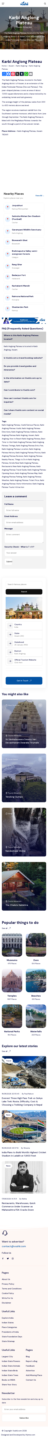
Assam (11, 66)
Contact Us (31, 1380)
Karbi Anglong (21, 66)
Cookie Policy (8, 1293)
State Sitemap (8, 1341)
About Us (6, 1279)
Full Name (9, 504)
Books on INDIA (8, 1380)
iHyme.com (30, 1435)
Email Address (11, 516)
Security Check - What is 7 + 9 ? (19, 547)
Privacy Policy (8, 1284)
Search (24, 592)
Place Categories (9, 1327)
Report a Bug (31, 1361)
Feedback (30, 1366)
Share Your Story (9, 1384)
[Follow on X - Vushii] (7, 1258)
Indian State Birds (10, 1370)
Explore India (7, 1318)
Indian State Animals (11, 1366)
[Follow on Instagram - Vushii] (12, 1258)
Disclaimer (6, 1303)
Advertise (30, 1370)
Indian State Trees (10, 1375)
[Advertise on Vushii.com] (24, 320)
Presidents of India (10, 1332)
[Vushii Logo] (24, 3)
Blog (28, 1356)
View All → (39, 195)
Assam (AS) (19, 636)
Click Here (18, 662)
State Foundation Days (12, 1336)
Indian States (8, 1322)
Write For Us (7, 1298)
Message (8, 528)
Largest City (7, 1356)
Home (4, 66)
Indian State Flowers (11, 1361)
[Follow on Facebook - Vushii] (2, 1258)
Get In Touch (22, 680)
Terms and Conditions (12, 1288)
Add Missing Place (34, 1375)
